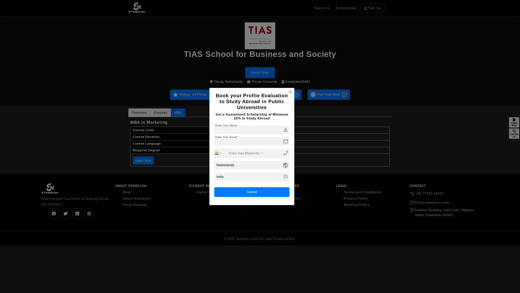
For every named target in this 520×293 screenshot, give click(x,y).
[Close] (290, 92)
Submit (252, 192)
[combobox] (218, 153)
